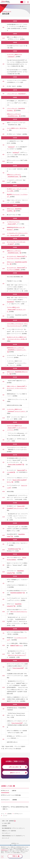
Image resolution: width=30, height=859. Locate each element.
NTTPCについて (5, 790)
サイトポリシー (6, 833)
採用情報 (15, 799)
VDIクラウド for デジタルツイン (17, 655)
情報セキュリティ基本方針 (9, 830)
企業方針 (14, 790)
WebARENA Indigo (13, 548)
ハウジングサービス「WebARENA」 (17, 93)
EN (24, 2)
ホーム (2, 813)
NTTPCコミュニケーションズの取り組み (11, 795)
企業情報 (9, 813)
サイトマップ (5, 838)
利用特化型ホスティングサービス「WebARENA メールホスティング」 (16, 348)
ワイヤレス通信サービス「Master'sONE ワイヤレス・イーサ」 (16, 309)
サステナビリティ (5, 799)
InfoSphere (11, 146)
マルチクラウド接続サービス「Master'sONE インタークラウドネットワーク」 (17, 427)
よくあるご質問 (6, 823)
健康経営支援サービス (16, 645)
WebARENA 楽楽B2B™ (16, 592)
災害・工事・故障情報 (8, 820)
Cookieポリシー (4, 849)
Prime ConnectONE (18, 668)
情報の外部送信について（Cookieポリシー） (13, 835)
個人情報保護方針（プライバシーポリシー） (13, 828)
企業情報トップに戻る (7, 786)
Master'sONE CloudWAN (15, 464)
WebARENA (10, 301)
